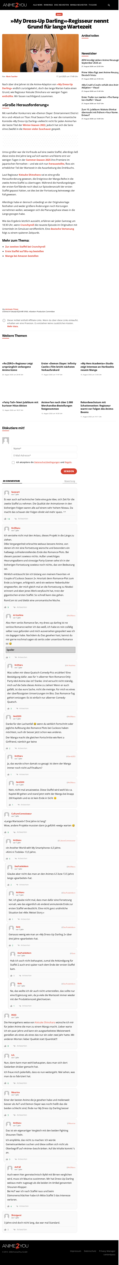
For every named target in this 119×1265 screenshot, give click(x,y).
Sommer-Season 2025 (38, 159)
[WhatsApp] (98, 43)
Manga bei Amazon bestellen (22, 256)
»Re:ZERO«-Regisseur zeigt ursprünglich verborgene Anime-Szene (17, 367)
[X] (91, 43)
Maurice (72, 1123)
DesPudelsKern (69, 893)
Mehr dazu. (12, 326)
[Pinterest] (104, 43)
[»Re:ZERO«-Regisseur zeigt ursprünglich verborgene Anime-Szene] (20, 350)
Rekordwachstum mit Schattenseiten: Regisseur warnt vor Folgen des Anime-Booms (97, 407)
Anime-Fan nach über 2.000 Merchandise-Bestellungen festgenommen (57, 405)
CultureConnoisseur (67, 840)
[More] (111, 43)
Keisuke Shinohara (30, 174)
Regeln (68, 462)
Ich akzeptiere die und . (44, 462)
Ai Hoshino (71, 665)
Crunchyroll (27, 225)
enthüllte (7, 96)
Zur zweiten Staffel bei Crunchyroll (25, 246)
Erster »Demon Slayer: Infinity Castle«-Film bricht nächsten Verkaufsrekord (58, 367)
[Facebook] (84, 43)
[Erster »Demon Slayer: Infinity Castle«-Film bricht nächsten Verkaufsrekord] (59, 350)
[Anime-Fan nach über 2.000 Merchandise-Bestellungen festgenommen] (59, 389)
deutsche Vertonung (62, 228)
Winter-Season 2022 (34, 125)
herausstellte (56, 163)
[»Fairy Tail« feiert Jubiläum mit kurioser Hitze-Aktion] (20, 389)
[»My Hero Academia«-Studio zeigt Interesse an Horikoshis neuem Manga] (99, 350)
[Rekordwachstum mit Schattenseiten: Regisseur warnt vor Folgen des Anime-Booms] (99, 389)
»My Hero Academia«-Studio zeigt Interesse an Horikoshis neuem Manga (97, 367)
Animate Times (11, 309)
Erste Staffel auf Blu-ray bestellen (24, 251)
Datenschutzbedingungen (47, 462)
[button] (109, 4)
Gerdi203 (71, 756)
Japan (59, 14)
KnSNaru (71, 615)
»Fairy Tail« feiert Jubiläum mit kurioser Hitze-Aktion (20, 404)
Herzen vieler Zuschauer (37, 129)
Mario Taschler (11, 76)
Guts (73, 953)
